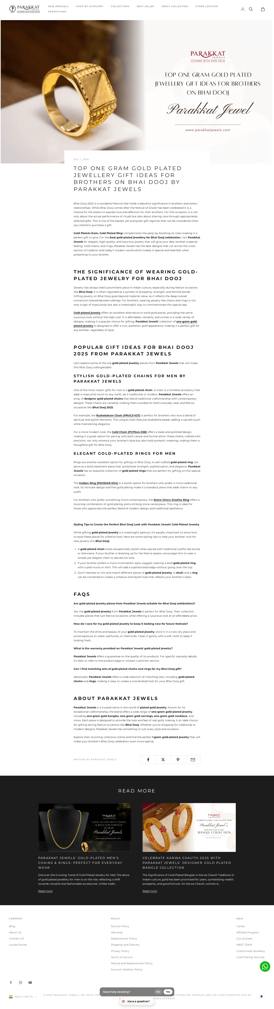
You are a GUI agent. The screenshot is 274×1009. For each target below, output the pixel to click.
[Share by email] (193, 760)
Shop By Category (89, 6)
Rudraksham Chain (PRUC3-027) (118, 415)
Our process (244, 938)
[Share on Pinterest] (178, 760)
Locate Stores (18, 944)
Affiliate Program (248, 932)
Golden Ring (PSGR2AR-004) (98, 483)
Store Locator (207, 6)
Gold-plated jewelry (87, 312)
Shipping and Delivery (125, 944)
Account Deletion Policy (127, 969)
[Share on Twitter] (163, 760)
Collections (120, 6)
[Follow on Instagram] (20, 982)
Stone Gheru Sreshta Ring (171, 500)
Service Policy (120, 926)
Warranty (117, 932)
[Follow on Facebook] (11, 982)
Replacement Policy (124, 938)
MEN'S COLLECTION (175, 6)
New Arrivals (58, 6)
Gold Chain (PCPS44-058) (129, 432)
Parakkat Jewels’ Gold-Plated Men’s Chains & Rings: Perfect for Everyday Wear (80, 862)
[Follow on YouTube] (30, 982)
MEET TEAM (244, 944)
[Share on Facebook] (148, 760)
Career (241, 926)
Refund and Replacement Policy (132, 963)
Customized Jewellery (251, 951)
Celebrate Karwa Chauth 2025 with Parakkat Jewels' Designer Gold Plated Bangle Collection (187, 862)
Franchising (57, 11)
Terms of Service (122, 957)
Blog (12, 926)
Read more (45, 891)
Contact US (16, 938)
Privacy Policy (120, 951)
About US (15, 932)
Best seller (145, 6)
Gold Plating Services (250, 957)
